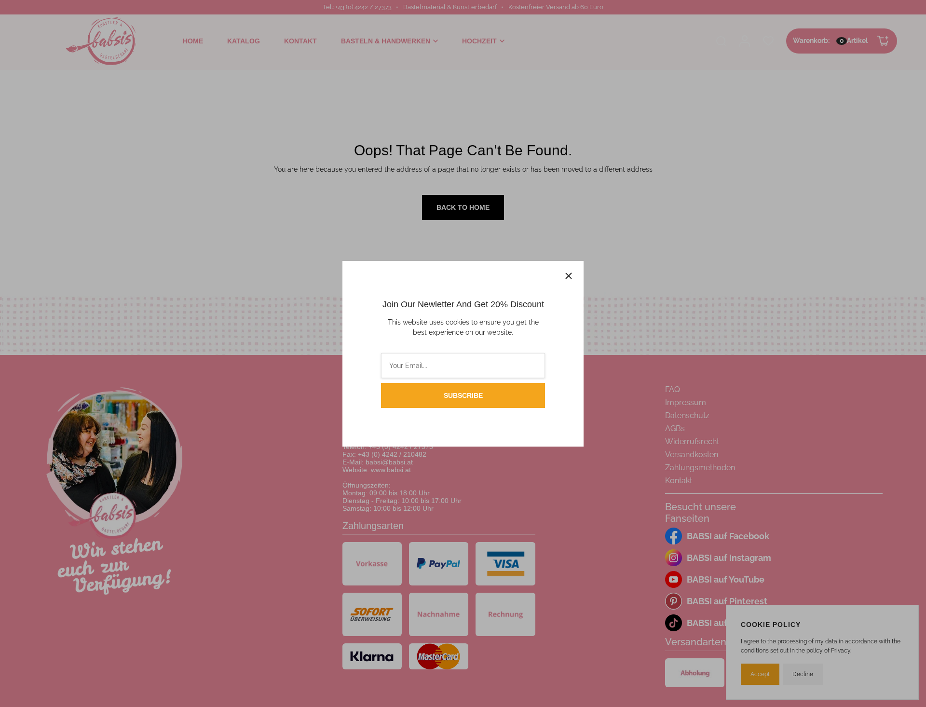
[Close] (568, 275)
